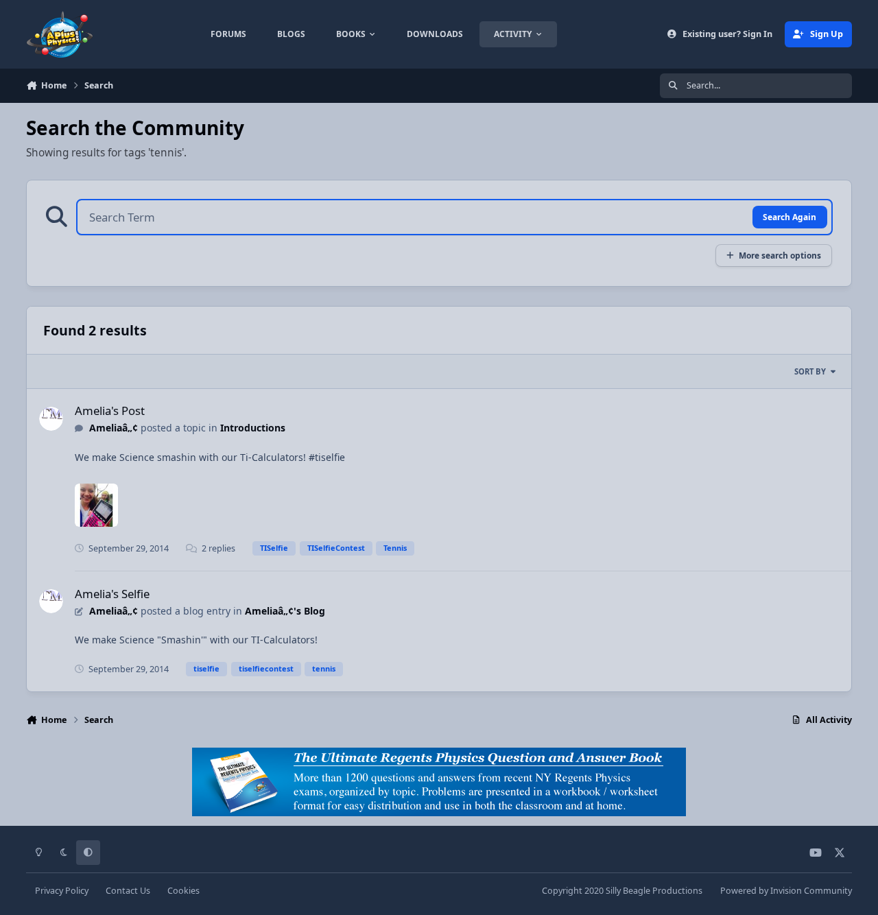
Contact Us (128, 890)
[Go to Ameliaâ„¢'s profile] (51, 419)
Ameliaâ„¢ (113, 427)
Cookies (183, 890)
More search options (780, 255)
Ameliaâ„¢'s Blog (285, 610)
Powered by (786, 890)
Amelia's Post (110, 410)
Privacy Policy (61, 890)
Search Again (789, 216)
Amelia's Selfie (112, 594)
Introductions (252, 427)
